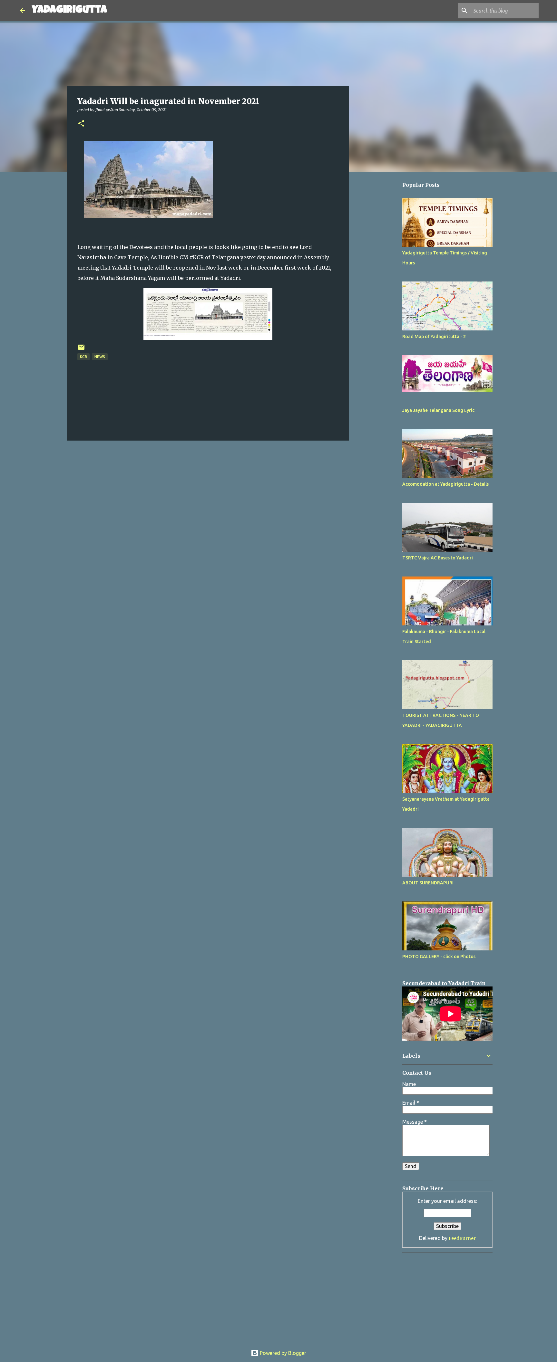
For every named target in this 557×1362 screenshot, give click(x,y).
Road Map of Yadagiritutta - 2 (434, 336)
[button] (81, 123)
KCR (83, 357)
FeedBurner (462, 1238)
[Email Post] (81, 350)
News (99, 357)
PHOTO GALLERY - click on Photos (438, 956)
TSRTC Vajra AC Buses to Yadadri (437, 557)
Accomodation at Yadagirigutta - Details (445, 484)
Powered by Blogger (282, 1353)
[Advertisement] (381, 369)
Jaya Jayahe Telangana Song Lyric (438, 410)
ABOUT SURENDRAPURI (428, 882)
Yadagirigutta (69, 10)
